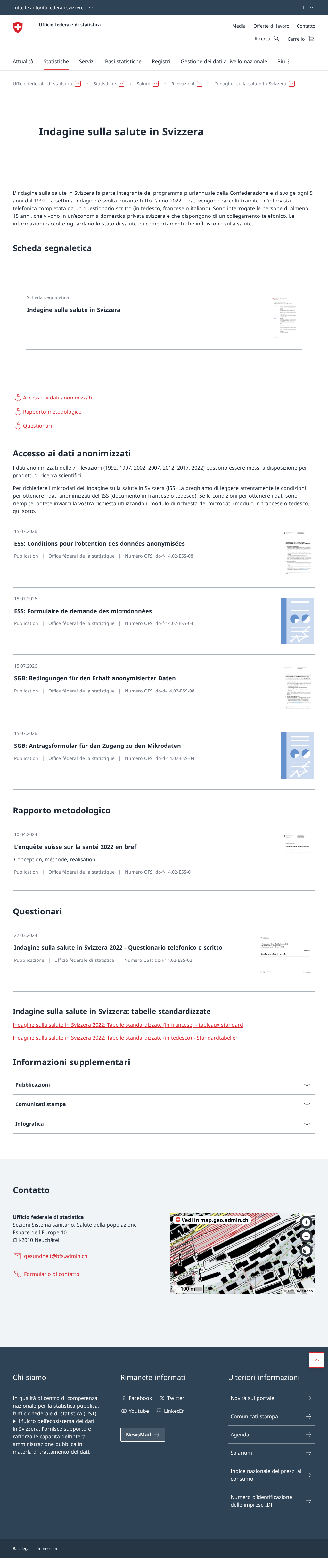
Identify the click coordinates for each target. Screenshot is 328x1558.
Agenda (240, 1434)
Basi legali (22, 1548)
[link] (164, 318)
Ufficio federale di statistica (70, 24)
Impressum (47, 1548)
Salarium (241, 1452)
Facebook (140, 1398)
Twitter (175, 1398)
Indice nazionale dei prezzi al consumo (266, 1474)
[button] (23, 61)
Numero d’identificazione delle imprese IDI (261, 1500)
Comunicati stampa (254, 1416)
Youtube (139, 1410)
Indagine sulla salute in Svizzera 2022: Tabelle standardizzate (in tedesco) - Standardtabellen (126, 1037)
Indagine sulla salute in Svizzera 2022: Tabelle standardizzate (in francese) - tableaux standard (128, 1024)
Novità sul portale (252, 1398)
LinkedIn (174, 1410)
